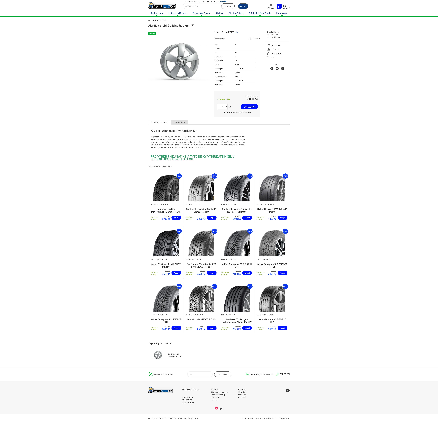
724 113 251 (205, 1)
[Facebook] (288, 390)
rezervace (243, 6)
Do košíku (249, 106)
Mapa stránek (285, 418)
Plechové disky (236, 13)
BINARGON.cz (273, 418)
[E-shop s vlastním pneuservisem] (149, 20)
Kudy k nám (282, 13)
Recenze (214, 400)
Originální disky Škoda (260, 13)
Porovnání (256, 38)
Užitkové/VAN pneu (177, 13)
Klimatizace (242, 392)
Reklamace (215, 397)
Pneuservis (242, 389)
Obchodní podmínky (218, 394)
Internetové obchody (248, 418)
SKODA (277, 37)
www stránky (262, 418)
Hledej (229, 6)
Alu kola (219, 13)
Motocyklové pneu (201, 13)
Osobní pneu (156, 13)
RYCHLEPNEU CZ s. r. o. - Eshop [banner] (162, 5)
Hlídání (273, 57)
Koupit (176, 218)
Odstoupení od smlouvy (219, 392)
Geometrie (242, 394)
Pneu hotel (242, 397)
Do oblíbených (276, 45)
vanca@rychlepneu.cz (192, 1)
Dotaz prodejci (276, 53)
